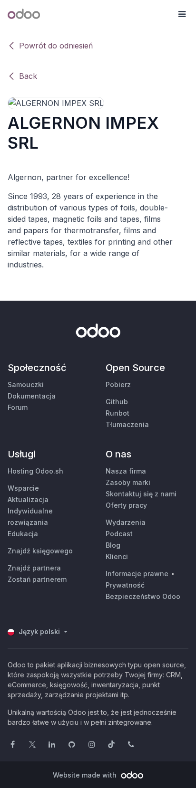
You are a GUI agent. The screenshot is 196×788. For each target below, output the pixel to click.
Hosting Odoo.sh (35, 471)
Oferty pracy (126, 505)
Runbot (117, 413)
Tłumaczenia (127, 424)
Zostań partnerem (37, 579)
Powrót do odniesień (56, 45)
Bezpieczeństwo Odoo (143, 596)
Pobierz (118, 384)
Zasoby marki (128, 482)
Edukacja (23, 534)
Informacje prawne (137, 574)
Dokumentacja (32, 396)
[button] (181, 14)
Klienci (117, 556)
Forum (18, 407)
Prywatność (125, 585)
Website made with (85, 775)
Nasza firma (126, 471)
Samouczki (26, 384)
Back (28, 76)
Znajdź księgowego (40, 551)
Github (117, 402)
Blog (113, 545)
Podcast (119, 534)
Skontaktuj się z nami (141, 494)
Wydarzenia (126, 522)
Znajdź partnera (34, 568)
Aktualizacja (28, 499)
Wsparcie (23, 488)
